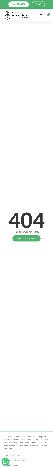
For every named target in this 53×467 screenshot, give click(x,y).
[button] (41, 15)
